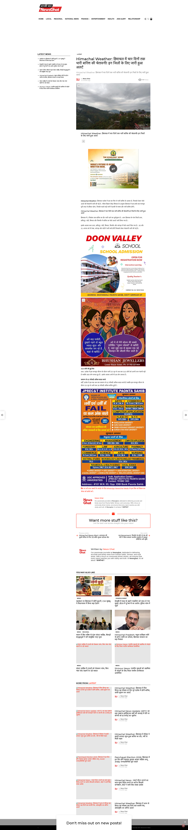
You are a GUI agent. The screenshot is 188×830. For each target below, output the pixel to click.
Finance (84, 19)
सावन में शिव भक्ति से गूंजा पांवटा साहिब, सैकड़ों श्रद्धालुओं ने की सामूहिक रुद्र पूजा (93, 636)
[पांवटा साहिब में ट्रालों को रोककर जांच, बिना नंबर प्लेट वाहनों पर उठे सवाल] (94, 653)
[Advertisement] (94, 35)
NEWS (79, 598)
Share (78, 85)
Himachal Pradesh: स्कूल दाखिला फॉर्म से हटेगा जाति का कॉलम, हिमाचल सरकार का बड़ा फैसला (132, 637)
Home (41, 19)
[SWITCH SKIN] (108, 9)
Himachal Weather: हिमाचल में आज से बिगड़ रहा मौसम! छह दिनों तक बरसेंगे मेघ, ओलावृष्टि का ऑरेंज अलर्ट (132, 805)
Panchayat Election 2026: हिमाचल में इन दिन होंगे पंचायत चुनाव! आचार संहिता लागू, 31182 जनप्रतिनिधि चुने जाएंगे (132, 759)
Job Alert (121, 19)
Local (49, 19)
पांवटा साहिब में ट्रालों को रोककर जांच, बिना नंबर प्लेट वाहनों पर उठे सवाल (92, 669)
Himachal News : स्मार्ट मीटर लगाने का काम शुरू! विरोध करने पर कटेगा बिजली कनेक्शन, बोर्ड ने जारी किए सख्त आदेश (131, 782)
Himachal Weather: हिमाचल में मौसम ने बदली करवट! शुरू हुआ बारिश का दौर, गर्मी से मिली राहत (132, 736)
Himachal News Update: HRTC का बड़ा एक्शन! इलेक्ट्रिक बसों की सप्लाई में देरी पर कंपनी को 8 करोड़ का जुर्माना (132, 713)
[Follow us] (145, 19)
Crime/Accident (121, 598)
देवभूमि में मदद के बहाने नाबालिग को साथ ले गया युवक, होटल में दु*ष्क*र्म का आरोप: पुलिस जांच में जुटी (132, 603)
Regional (58, 19)
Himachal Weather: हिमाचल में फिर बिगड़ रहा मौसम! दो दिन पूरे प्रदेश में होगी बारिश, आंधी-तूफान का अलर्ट (132, 690)
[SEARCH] (148, 19)
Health (111, 19)
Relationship (134, 19)
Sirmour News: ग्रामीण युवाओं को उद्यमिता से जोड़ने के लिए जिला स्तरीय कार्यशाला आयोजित (132, 670)
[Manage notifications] (183, 825)
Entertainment (98, 19)
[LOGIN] (151, 19)
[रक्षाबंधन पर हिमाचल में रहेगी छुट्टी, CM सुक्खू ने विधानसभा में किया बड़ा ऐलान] (94, 586)
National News (72, 19)
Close (185, 822)
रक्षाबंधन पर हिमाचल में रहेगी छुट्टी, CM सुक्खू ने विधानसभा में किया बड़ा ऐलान (93, 602)
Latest (92, 683)
